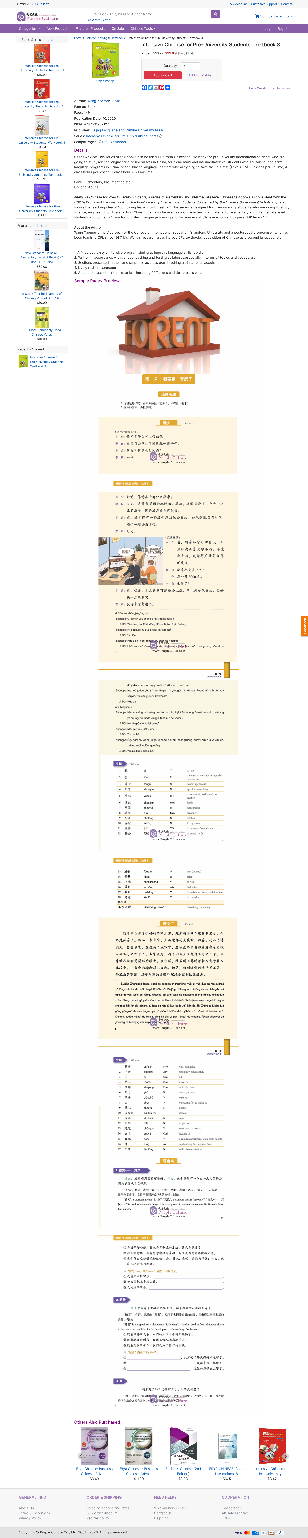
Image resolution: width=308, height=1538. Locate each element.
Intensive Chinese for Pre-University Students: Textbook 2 (42, 208)
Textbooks (118, 38)
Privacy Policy (30, 1518)
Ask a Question (258, 88)
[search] (215, 14)
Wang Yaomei (98, 101)
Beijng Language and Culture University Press (127, 130)
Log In (269, 28)
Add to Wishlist (201, 75)
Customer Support (264, 4)
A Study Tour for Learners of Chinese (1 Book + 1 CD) (42, 296)
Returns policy (98, 1518)
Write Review (281, 88)
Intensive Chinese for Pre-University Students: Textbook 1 (41, 68)
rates (125, 1508)
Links (226, 1518)
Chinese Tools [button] (142, 28)
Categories (28, 28)
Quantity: (170, 65)
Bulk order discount (102, 1513)
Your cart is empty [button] (274, 16)
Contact (286, 4)
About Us (26, 1508)
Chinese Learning (96, 38)
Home (78, 38)
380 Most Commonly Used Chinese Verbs (42, 332)
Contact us (162, 1513)
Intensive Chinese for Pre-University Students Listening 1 (41, 104)
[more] (41, 226)
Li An (115, 101)
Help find (161, 1518)
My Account (238, 4)
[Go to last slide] (81, 1456)
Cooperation (232, 1508)
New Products (58, 28)
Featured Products (90, 28)
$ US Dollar (39, 4)
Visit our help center (170, 1508)
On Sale (118, 28)
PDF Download (113, 142)
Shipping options (100, 1508)
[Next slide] (285, 1456)
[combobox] (149, 14)
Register (284, 28)
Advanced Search (99, 20)
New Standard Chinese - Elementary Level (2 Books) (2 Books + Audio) (42, 257)
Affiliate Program (235, 1513)
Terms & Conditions (34, 1513)
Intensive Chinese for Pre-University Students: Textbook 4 (42, 172)
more (48, 39)
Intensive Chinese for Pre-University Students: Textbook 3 (47, 361)
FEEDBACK (304, 626)
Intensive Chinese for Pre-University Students (122, 136)
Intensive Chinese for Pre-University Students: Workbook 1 (42, 140)
